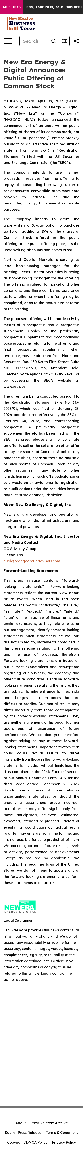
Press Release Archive (49, 1123)
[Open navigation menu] (8, 41)
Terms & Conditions (62, 1132)
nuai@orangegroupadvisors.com (32, 561)
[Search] (53, 41)
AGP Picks (12, 7)
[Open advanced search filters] (64, 41)
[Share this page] (76, 41)
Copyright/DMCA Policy (27, 1142)
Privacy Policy (64, 1142)
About (20, 1123)
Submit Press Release (23, 1132)
